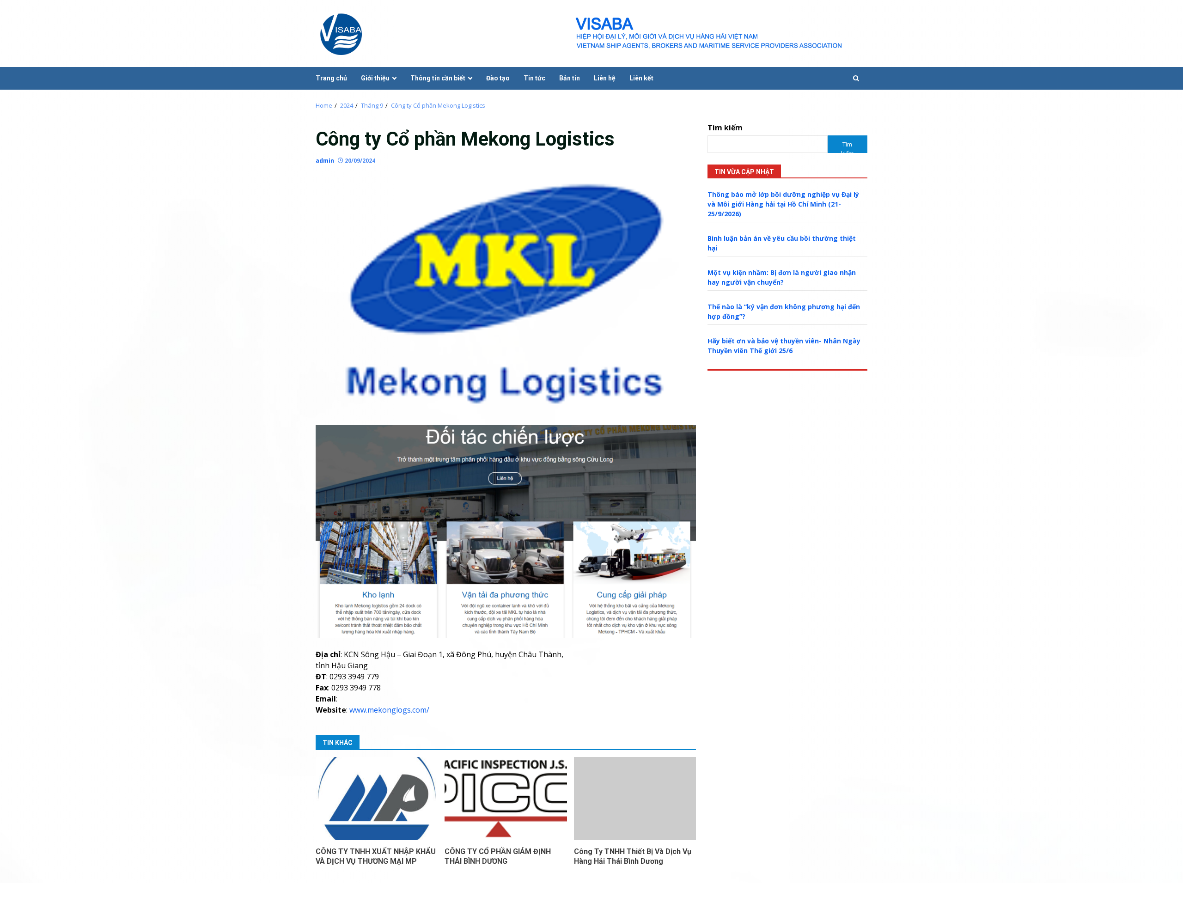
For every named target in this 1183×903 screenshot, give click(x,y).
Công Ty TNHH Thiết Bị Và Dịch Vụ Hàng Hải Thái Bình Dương (635, 798)
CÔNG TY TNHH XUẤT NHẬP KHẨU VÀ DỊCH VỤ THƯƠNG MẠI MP (377, 798)
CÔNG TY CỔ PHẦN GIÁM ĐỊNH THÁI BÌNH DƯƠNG (506, 798)
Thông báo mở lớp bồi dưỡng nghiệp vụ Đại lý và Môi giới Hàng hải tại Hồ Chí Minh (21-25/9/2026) (783, 204)
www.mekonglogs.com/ (389, 710)
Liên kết (641, 78)
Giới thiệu (375, 78)
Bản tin (569, 78)
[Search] (856, 78)
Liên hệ (605, 78)
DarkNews (638, 893)
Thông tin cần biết (437, 78)
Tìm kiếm (725, 127)
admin (325, 161)
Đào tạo (498, 78)
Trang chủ (331, 78)
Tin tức (534, 78)
